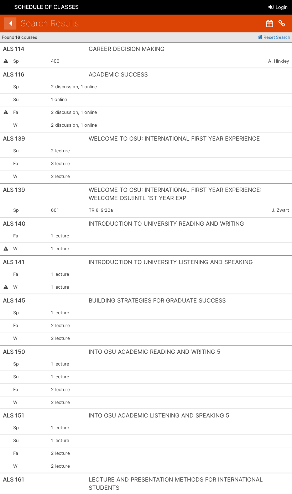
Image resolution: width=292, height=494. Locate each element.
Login (281, 7)
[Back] (10, 23)
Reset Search (276, 37)
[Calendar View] (270, 23)
